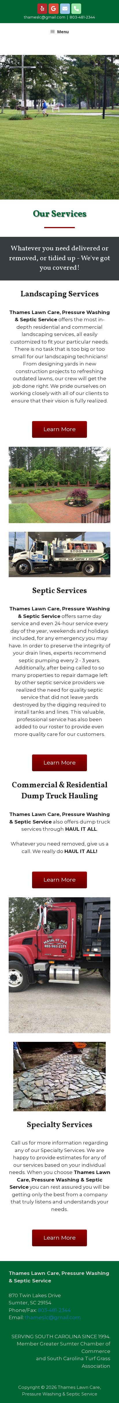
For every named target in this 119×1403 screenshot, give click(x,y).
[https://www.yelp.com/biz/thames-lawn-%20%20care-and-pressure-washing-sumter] (42, 8)
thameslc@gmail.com (44, 17)
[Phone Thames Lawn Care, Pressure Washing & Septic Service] (76, 8)
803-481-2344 (82, 17)
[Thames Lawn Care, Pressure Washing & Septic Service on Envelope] (65, 8)
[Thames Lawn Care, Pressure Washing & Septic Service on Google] (54, 8)
